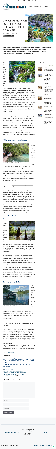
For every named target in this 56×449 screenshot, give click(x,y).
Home (30, 6)
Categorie (36, 6)
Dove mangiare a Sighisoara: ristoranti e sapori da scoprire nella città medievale (48, 101)
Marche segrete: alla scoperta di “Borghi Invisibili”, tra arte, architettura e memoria (48, 92)
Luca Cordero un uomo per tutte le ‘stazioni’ (14, 374)
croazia (10, 371)
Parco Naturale (15, 371)
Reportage (5, 35)
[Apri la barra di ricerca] (51, 7)
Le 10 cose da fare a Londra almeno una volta (48, 70)
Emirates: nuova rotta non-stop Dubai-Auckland (15, 372)
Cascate (6, 371)
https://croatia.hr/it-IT (12, 352)
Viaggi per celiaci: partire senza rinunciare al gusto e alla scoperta (48, 109)
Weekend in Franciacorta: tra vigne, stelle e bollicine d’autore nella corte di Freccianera (47, 80)
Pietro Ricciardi (6, 33)
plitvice (21, 371)
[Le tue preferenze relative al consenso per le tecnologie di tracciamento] (53, 446)
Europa (11, 35)
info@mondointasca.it (11, 432)
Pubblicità (46, 6)
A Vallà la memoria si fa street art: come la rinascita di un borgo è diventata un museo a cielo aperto (48, 120)
